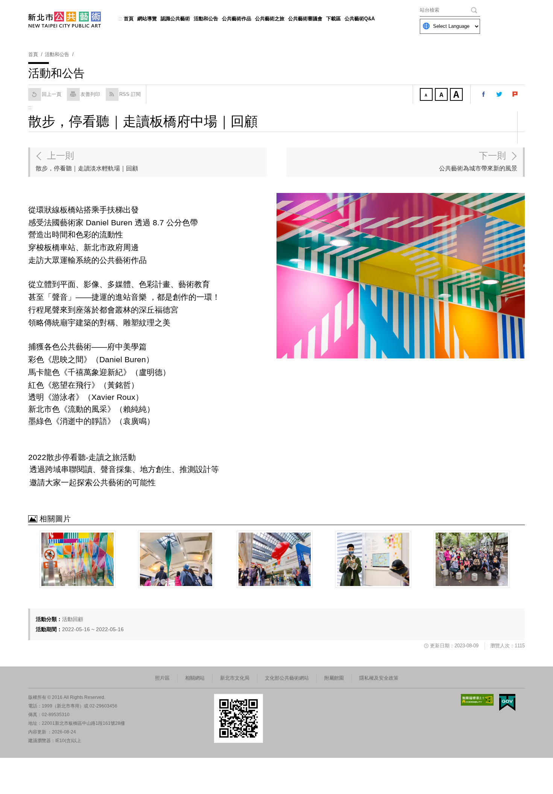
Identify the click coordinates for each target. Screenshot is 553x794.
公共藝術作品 (236, 18)
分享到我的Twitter (499, 94)
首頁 (129, 18)
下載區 (333, 18)
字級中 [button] (442, 95)
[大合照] (472, 559)
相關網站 (195, 678)
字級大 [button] (457, 95)
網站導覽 (147, 18)
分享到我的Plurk (515, 94)
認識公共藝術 (175, 18)
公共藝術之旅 (269, 18)
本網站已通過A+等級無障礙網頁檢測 (477, 700)
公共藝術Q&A (360, 18)
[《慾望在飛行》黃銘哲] (275, 559)
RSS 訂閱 (130, 94)
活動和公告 (206, 18)
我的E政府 (507, 702)
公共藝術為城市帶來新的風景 (478, 161)
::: (120, 18)
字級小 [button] (427, 95)
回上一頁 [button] (51, 94)
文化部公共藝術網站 (287, 678)
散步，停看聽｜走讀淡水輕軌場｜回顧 (87, 161)
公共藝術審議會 (305, 18)
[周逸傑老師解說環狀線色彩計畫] (373, 559)
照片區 (162, 678)
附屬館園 (334, 678)
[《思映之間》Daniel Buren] (77, 559)
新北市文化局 (234, 678)
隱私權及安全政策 (378, 678)
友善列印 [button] (90, 94)
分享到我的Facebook (483, 94)
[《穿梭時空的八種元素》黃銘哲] (176, 559)
